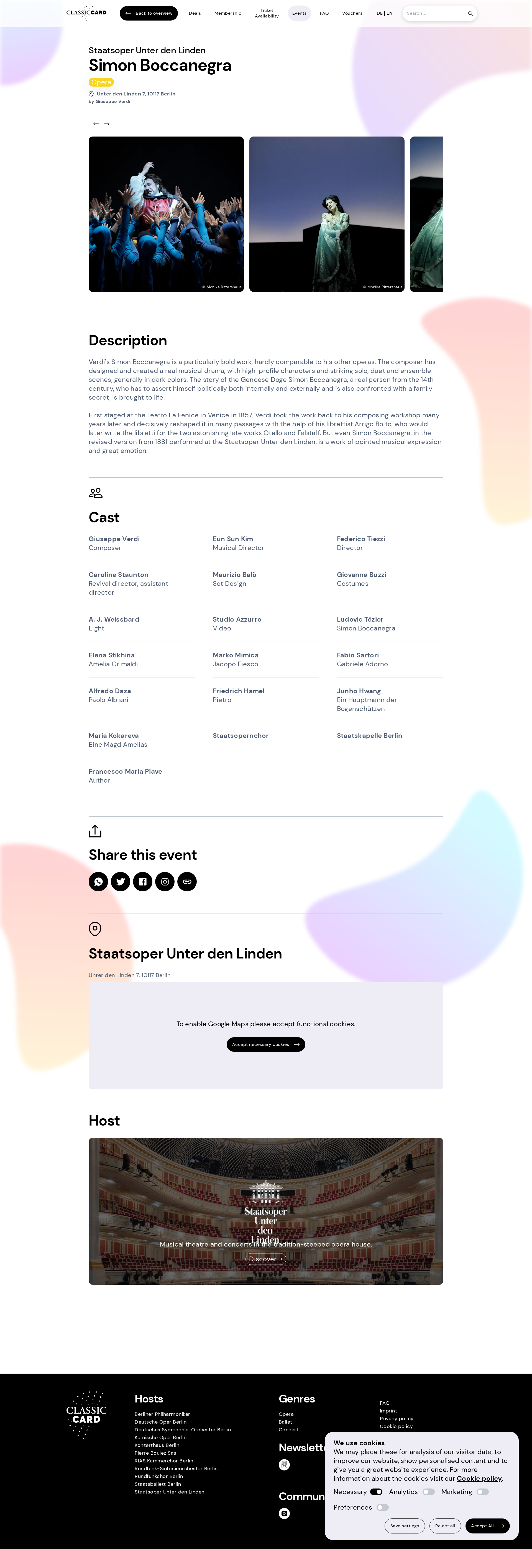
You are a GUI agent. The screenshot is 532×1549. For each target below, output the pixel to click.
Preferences (353, 1507)
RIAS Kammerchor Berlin (164, 1460)
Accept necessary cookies (260, 1044)
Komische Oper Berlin (160, 1437)
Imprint (388, 1410)
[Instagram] (286, 1513)
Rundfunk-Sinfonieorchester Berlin (176, 1468)
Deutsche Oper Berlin (160, 1422)
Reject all (445, 1526)
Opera (286, 1414)
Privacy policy (397, 1418)
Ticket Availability (267, 13)
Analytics (403, 1491)
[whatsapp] (98, 881)
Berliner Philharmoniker (162, 1414)
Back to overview (154, 13)
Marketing (456, 1491)
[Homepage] (86, 13)
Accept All (482, 1526)
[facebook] (142, 881)
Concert (289, 1429)
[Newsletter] (286, 1464)
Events (299, 13)
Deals (195, 13)
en (390, 13)
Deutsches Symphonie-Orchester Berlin (183, 1429)
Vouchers (352, 13)
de (380, 13)
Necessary (350, 1491)
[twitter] (120, 881)
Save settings (405, 1526)
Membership (228, 13)
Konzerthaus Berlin (157, 1445)
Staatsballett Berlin (158, 1484)
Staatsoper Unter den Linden (169, 1492)
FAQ (324, 13)
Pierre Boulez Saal (156, 1453)
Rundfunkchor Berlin (159, 1476)
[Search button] (470, 13)
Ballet (285, 1422)
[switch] (376, 1492)
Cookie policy (396, 1426)
